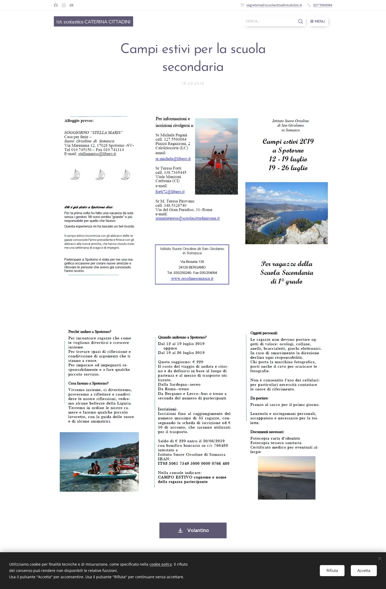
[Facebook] (56, 5)
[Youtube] (71, 5)
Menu (320, 21)
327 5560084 (322, 5)
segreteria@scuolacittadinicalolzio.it (274, 5)
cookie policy (160, 564)
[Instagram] (63, 5)
